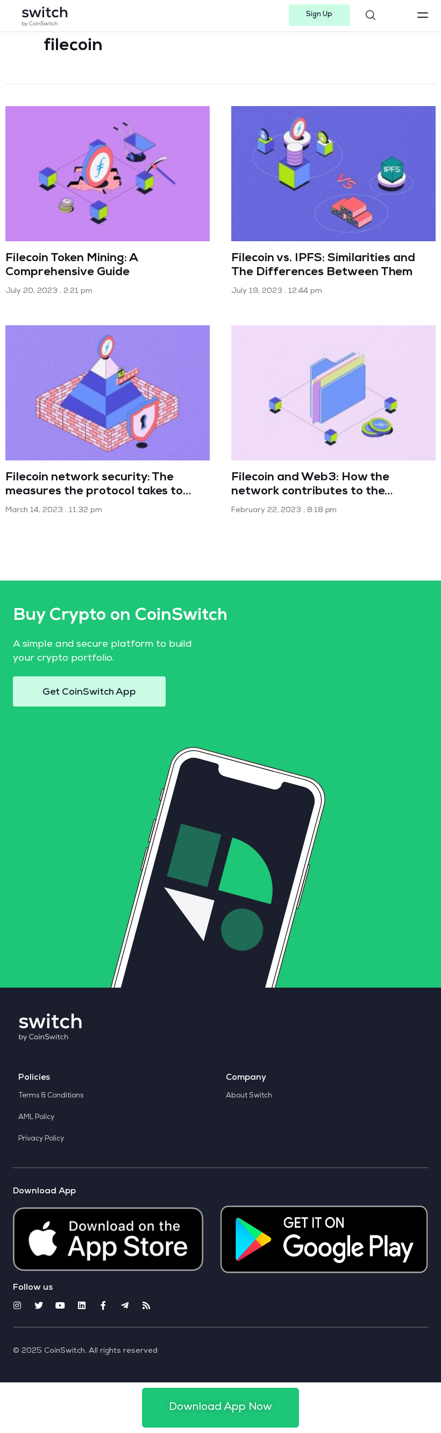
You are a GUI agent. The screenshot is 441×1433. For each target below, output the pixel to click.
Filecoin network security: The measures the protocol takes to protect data (94, 492)
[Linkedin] (81, 1305)
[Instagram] (17, 1305)
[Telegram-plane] (124, 1305)
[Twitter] (38, 1305)
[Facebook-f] (103, 1305)
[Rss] (146, 1305)
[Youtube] (60, 1305)
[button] (320, 15)
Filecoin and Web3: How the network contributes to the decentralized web (310, 492)
